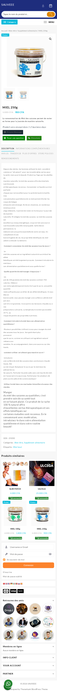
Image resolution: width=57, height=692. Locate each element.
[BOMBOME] (35, 635)
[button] (50, 38)
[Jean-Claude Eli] (22, 622)
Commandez (16, 498)
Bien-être (12, 31)
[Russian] (19, 583)
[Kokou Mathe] (48, 609)
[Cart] (50, 5)
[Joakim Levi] (9, 609)
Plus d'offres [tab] (29, 153)
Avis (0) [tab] (5, 153)
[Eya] (48, 635)
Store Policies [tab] (45, 153)
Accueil (4, 31)
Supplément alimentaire (27, 31)
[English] (6, 583)
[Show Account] (44, 5)
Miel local (17, 447)
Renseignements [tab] (10, 158)
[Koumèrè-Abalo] (22, 609)
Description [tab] (7, 148)
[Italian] (14, 583)
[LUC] (9, 635)
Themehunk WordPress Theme (34, 689)
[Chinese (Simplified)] (4, 583)
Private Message (14, 132)
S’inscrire (7, 572)
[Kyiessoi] (48, 622)
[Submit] (51, 14)
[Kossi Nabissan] (35, 609)
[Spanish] (21, 583)
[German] (11, 583)
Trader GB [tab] (15, 153)
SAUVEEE (7, 4)
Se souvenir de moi (16, 560)
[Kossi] (22, 635)
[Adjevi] (9, 622)
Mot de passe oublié (12, 576)
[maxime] (35, 622)
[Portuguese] (16, 583)
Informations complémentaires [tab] (33, 148)
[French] (9, 583)
